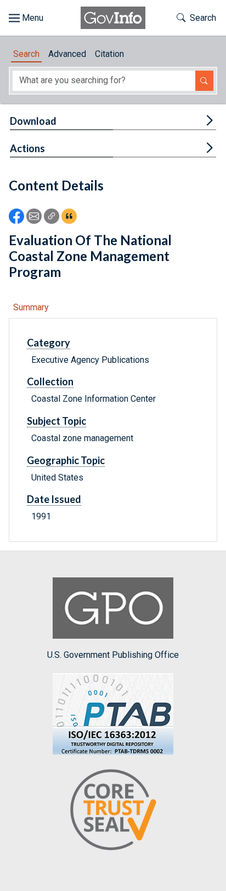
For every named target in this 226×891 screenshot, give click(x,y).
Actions (27, 148)
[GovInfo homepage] (113, 18)
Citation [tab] (109, 54)
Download (33, 121)
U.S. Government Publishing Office (113, 655)
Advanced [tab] (67, 54)
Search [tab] (26, 54)
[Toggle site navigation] (26, 18)
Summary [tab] (31, 307)
